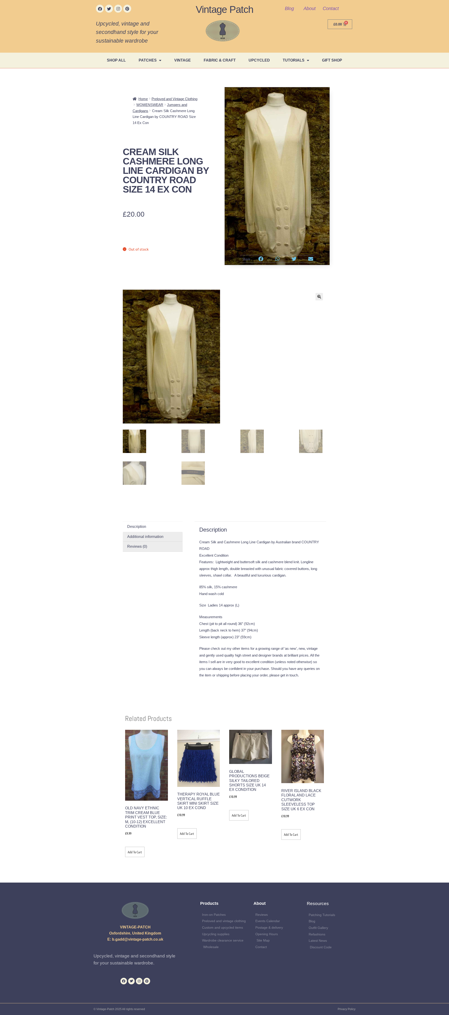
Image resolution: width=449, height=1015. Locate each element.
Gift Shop (332, 60)
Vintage (182, 60)
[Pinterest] (127, 9)
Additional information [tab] (145, 537)
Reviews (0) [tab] (137, 546)
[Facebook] (100, 9)
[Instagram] (118, 9)
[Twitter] (109, 9)
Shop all (116, 60)
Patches (148, 60)
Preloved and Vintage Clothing (174, 99)
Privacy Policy (346, 1009)
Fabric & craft (220, 60)
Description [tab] (136, 527)
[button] (261, 259)
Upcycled (259, 60)
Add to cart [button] (135, 852)
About (310, 8)
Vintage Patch (224, 9)
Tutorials (293, 60)
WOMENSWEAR (149, 105)
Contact (331, 8)
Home (143, 99)
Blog (289, 8)
